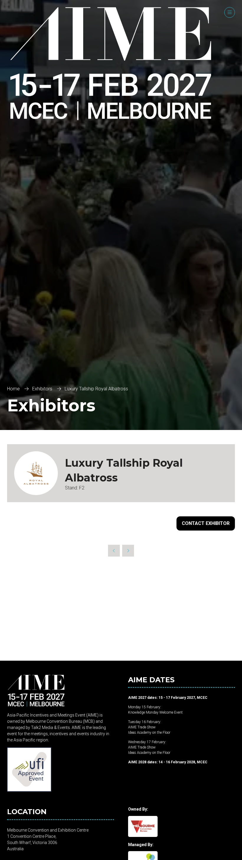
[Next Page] (128, 551)
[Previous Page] (114, 551)
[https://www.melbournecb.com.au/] (143, 835)
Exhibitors (42, 389)
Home (13, 389)
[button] (229, 12)
